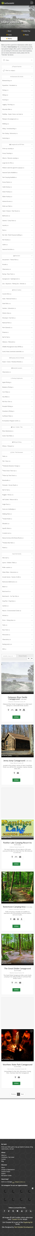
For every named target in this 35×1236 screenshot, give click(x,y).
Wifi (4, 649)
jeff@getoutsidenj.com (20, 1181)
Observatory (6, 269)
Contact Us (16, 1219)
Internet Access (7, 201)
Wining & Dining (17, 442)
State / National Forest (9, 298)
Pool (4, 230)
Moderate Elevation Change (11, 466)
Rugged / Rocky (7, 494)
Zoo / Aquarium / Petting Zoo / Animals (14, 283)
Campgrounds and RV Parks (17, 144)
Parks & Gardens (17, 290)
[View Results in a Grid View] (31, 658)
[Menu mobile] (32, 2)
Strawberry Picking (8, 411)
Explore (3, 1173)
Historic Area (6, 313)
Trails (4, 456)
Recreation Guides (6, 1175)
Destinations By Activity (17, 76)
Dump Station (7, 182)
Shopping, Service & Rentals (17, 357)
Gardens (5, 606)
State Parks (6, 303)
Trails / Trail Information (17, 452)
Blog (2, 1161)
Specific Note (6, 528)
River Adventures (7, 431)
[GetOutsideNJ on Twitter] (8, 1211)
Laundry (5, 225)
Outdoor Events (5, 1171)
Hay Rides (5, 396)
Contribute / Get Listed (7, 1157)
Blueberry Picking (7, 387)
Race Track (6, 630)
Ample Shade (7, 518)
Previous (13, 1094)
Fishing (5, 90)
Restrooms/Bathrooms (9, 582)
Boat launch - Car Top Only (10, 596)
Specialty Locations (17, 368)
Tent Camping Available (9, 177)
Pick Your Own (7, 401)
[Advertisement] (17, 802)
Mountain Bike (7, 109)
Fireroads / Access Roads (10, 485)
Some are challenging (9, 509)
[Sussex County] (17, 827)
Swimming (6, 138)
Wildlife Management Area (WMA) (12, 346)
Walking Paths (7, 514)
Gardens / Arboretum (9, 308)
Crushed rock (6, 533)
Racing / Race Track (8, 274)
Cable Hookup (7, 187)
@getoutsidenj (22, 1185)
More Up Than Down (10, 475)
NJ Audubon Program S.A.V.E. (11, 421)
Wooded (5, 523)
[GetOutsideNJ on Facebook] (4, 1211)
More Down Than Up (10, 470)
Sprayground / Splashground (11, 279)
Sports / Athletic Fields (9, 562)
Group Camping (7, 153)
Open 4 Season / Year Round (11, 211)
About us (3, 1155)
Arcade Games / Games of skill (11, 577)
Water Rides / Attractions (10, 572)
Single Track (6, 504)
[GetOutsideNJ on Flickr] (17, 1211)
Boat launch (6, 591)
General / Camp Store (9, 220)
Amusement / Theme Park (10, 259)
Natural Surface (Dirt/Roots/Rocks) (12, 538)
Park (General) (7, 327)
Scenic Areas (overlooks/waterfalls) (13, 351)
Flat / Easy (6, 461)
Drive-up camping (8, 148)
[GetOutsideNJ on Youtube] (22, 1211)
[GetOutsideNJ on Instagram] (26, 1211)
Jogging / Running (8, 104)
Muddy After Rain (9, 543)
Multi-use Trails (7, 206)
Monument (6, 634)
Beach (4, 586)
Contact (3, 1159)
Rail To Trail (6, 337)
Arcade (5, 264)
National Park (6, 322)
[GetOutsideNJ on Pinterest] (13, 1211)
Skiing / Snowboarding (9, 128)
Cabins (5, 244)
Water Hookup (7, 196)
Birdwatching (7, 80)
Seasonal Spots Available (9, 172)
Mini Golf (5, 558)
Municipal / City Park (8, 318)
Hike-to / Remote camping (10, 158)
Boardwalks (6, 480)
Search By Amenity (16, 553)
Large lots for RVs (8, 163)
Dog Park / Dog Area (8, 601)
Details (16, 717)
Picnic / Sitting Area (8, 620)
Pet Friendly (6, 240)
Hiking (5, 95)
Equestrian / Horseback (9, 85)
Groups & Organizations (8, 1169)
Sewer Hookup (7, 191)
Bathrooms (6, 216)
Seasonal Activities (8, 249)
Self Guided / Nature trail (10, 499)
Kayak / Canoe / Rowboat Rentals (12, 362)
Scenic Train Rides (8, 436)
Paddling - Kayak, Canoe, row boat (12, 114)
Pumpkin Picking (7, 406)
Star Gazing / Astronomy (10, 133)
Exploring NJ (28, 1222)
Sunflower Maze (7, 416)
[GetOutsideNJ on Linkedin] (30, 1211)
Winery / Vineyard (8, 446)
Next (22, 1094)
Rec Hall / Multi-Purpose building (12, 235)
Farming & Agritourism (17, 378)
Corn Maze (6, 392)
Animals (5, 615)
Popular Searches (17, 66)
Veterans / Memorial (8, 342)
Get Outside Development (23, 1227)
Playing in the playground (10, 119)
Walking (5, 124)
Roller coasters (7, 567)
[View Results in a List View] (28, 658)
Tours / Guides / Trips (17, 427)
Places (3, 1167)
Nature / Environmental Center (11, 610)
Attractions (17, 255)
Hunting (5, 100)
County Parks (6, 294)
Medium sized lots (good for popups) (13, 167)
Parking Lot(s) (7, 644)
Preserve (5, 332)
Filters (7, 60)
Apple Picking (6, 382)
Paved (4, 547)
